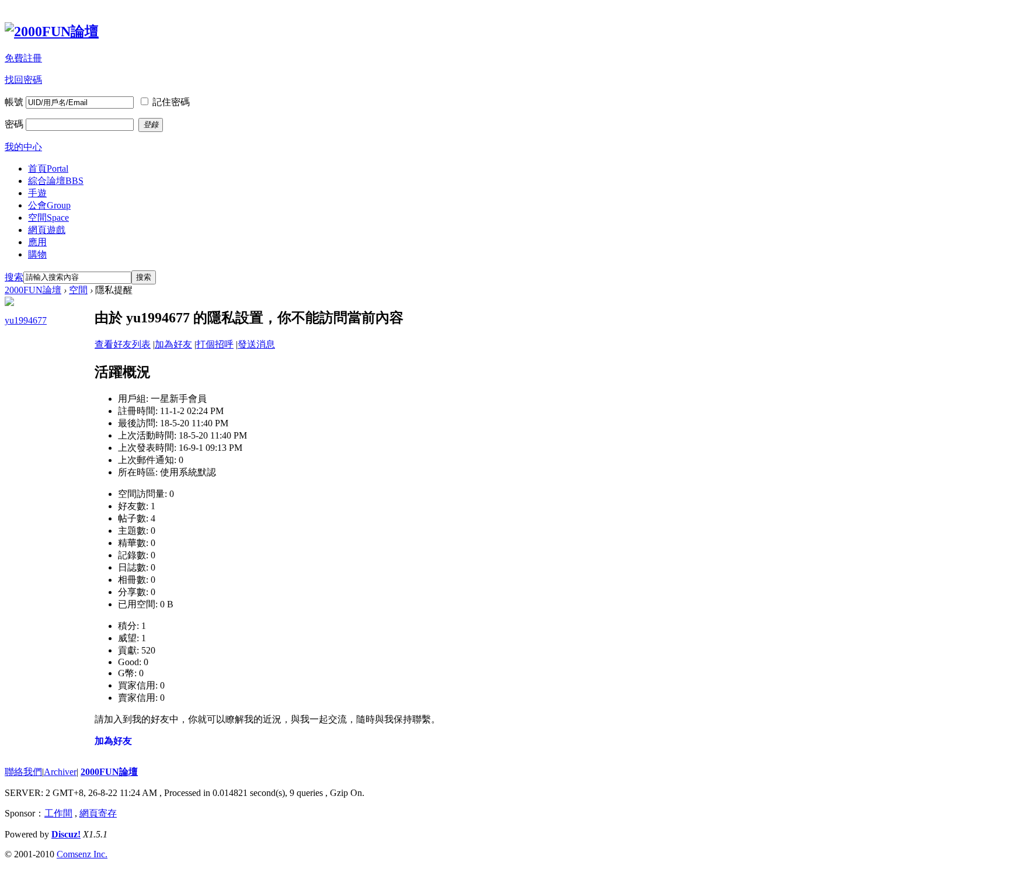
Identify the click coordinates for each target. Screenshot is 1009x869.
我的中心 (23, 147)
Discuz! (66, 834)
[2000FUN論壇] (52, 31)
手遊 (37, 193)
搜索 (14, 277)
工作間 (58, 813)
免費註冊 (23, 58)
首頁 (48, 168)
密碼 (14, 124)
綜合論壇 (55, 181)
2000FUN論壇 (33, 290)
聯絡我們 (23, 772)
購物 (37, 254)
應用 (37, 242)
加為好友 (173, 344)
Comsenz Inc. (82, 854)
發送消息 (256, 344)
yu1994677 (26, 320)
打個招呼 (215, 344)
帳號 (14, 102)
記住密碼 (171, 102)
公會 (49, 205)
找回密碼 (23, 80)
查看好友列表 (123, 344)
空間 (48, 218)
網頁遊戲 (46, 230)
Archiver (60, 772)
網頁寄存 (98, 813)
